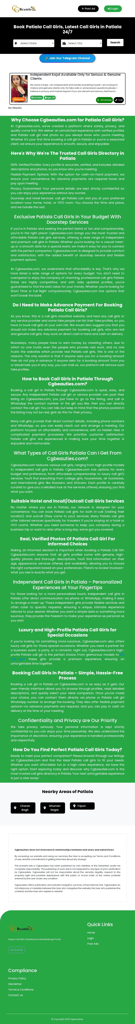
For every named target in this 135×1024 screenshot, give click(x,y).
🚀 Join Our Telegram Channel (67, 58)
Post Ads (92, 944)
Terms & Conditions (21, 989)
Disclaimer (15, 984)
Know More (16, 950)
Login (114, 9)
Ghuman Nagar (54, 808)
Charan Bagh (25, 808)
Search (115, 42)
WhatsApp (106, 100)
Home (91, 932)
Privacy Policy (17, 978)
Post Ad (90, 9)
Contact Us (15, 995)
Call (120, 100)
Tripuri (81, 806)
